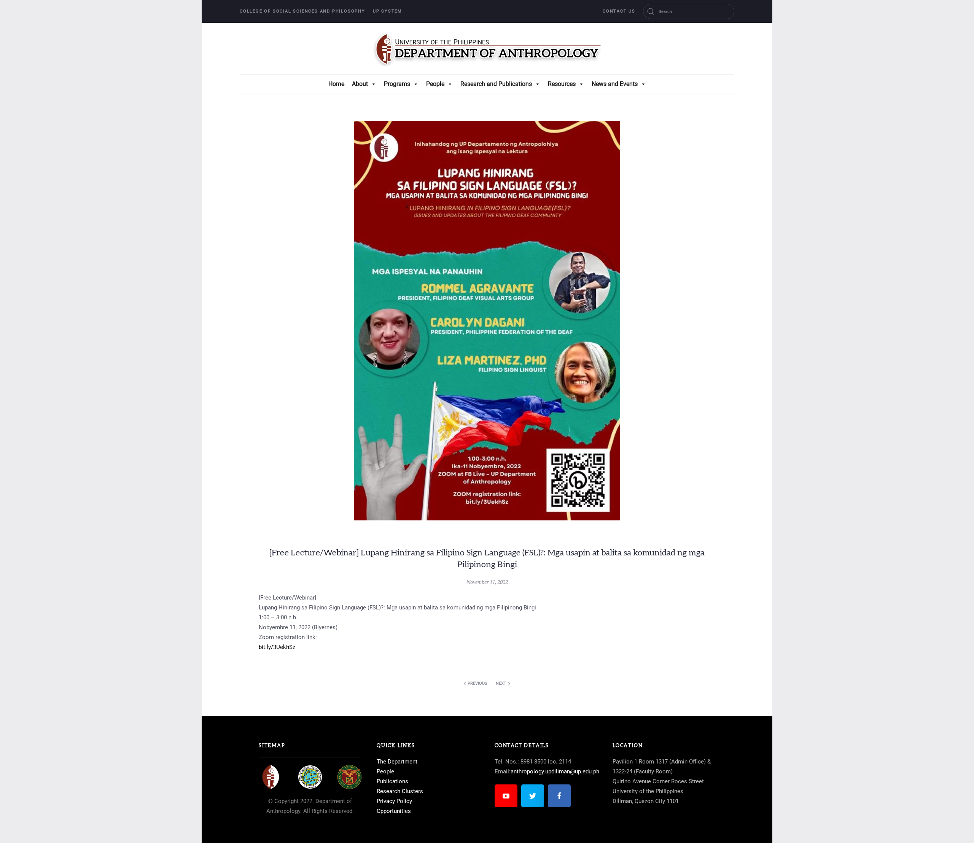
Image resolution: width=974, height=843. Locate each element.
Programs (397, 83)
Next (502, 683)
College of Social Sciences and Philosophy (302, 11)
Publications (392, 781)
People (435, 83)
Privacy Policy (394, 801)
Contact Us (619, 11)
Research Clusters (400, 791)
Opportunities (394, 811)
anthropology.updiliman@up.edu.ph (555, 771)
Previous (476, 683)
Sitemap (272, 745)
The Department (397, 761)
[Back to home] (487, 48)
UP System (387, 11)
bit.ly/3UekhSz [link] (277, 647)
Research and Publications (496, 83)
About (360, 83)
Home (336, 83)
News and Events (615, 83)
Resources (562, 83)
